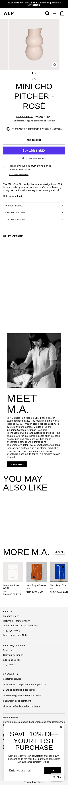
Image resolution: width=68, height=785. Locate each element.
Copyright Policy (11, 630)
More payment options (34, 158)
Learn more (17, 464)
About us (7, 611)
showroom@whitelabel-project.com (21, 706)
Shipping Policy (11, 616)
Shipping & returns (15, 220)
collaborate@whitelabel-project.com (22, 695)
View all (60, 552)
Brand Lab (8, 650)
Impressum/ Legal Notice (16, 635)
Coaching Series (11, 660)
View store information (18, 175)
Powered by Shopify (34, 782)
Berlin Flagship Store (14, 645)
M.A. (34, 79)
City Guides (9, 664)
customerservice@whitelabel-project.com (25, 684)
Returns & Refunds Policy (16, 621)
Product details (14, 206)
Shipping (29, 121)
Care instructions (15, 213)
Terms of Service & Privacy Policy (20, 625)
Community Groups (13, 655)
